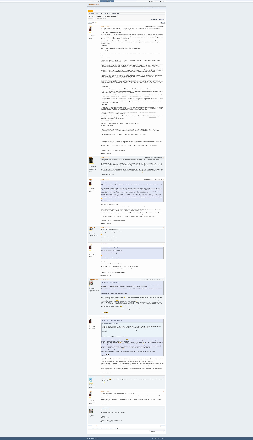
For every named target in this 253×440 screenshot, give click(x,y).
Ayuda (153, 438)
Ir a (148, 431)
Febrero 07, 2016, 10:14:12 (104, 157)
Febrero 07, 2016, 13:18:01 (104, 179)
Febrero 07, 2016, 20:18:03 (104, 279)
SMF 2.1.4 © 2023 (90, 438)
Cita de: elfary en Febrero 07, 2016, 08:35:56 (110, 282)
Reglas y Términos (158, 438)
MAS (90, 408)
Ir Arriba (90, 425)
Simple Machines (96, 438)
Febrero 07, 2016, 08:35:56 (104, 26)
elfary (90, 26)
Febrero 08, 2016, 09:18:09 (104, 317)
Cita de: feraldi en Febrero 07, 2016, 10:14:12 (110, 182)
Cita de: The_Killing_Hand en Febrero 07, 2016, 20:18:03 (112, 320)
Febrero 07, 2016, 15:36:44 (104, 243)
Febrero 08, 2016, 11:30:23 (104, 391)
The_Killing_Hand (93, 279)
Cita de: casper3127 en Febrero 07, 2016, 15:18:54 (111, 247)
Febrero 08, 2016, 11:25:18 (104, 376)
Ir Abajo (89, 22)
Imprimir (163, 22)
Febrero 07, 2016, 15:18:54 (104, 227)
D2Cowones (92, 377)
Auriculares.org (149, 8)
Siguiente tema (161, 19)
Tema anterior (154, 19)
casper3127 (92, 227)
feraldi (90, 157)
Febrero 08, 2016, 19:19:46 (104, 407)
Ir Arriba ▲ (164, 438)
